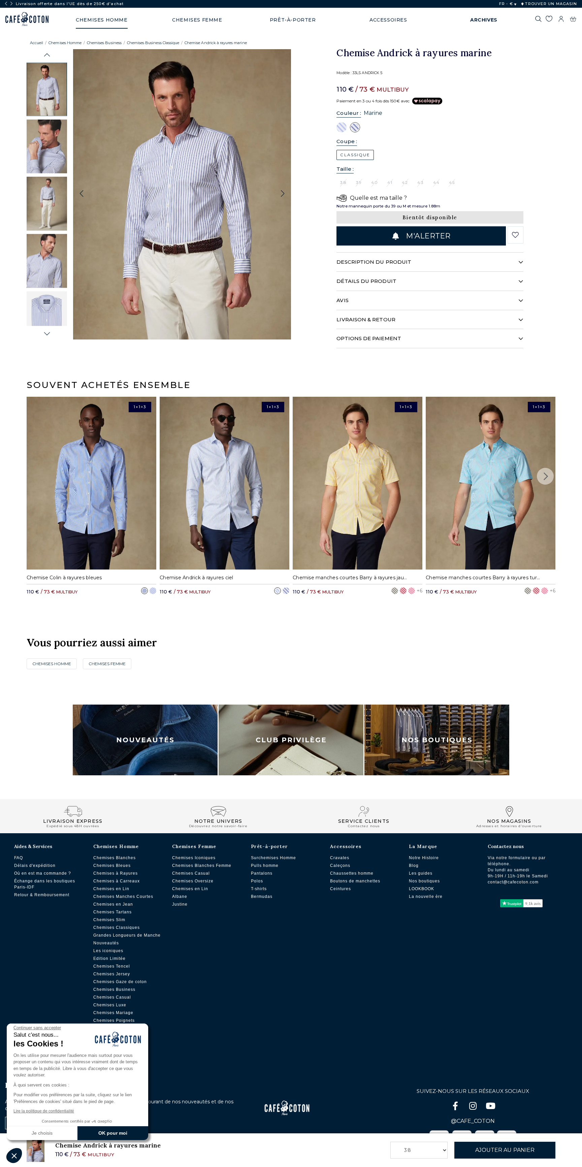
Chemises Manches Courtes (123, 896)
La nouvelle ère (426, 896)
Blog (414, 865)
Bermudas (261, 896)
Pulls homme (265, 865)
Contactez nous (506, 846)
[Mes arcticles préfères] (549, 20)
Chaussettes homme (352, 873)
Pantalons (261, 873)
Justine (180, 904)
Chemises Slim (109, 919)
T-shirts (259, 888)
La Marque (423, 846)
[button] (47, 55)
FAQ (18, 857)
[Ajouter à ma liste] (515, 235)
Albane (179, 896)
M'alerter (427, 235)
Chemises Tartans (112, 912)
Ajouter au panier (505, 1150)
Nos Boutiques (437, 740)
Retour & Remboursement (41, 895)
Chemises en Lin (111, 888)
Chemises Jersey (111, 974)
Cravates (339, 857)
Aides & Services (33, 846)
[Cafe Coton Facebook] (456, 1107)
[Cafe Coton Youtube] (490, 1107)
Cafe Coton (27, 19)
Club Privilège (291, 740)
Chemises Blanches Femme (201, 865)
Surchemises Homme (273, 857)
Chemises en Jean (113, 904)
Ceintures (340, 888)
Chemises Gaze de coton (120, 981)
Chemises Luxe (109, 1005)
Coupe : (346, 141)
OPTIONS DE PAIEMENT (368, 338)
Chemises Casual (112, 997)
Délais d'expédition (35, 865)
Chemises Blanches (114, 857)
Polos (257, 881)
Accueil (36, 42)
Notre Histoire (424, 857)
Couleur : (348, 113)
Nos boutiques (424, 881)
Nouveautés (145, 740)
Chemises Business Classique (153, 42)
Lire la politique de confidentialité (43, 1111)
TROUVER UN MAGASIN (550, 3)
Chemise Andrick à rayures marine (216, 42)
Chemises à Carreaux (116, 881)
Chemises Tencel (111, 966)
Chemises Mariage (113, 1012)
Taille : (345, 169)
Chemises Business (104, 42)
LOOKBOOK (421, 888)
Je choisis (42, 1133)
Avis (342, 300)
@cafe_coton (473, 1121)
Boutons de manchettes (355, 881)
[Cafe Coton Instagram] (473, 1107)
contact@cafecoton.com (513, 882)
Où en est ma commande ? (42, 873)
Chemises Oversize (193, 881)
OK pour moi (112, 1133)
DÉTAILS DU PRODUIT (366, 281)
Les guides (420, 873)
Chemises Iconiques (194, 857)
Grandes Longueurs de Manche (127, 935)
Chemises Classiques (116, 927)
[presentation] (6, 4)
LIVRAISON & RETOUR (365, 319)
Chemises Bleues (112, 865)
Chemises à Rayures (115, 873)
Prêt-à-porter (269, 846)
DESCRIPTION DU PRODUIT (373, 262)
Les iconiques (108, 950)
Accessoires (345, 846)
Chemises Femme (107, 663)
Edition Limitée (109, 958)
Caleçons (340, 865)
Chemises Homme (65, 42)
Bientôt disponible (429, 217)
